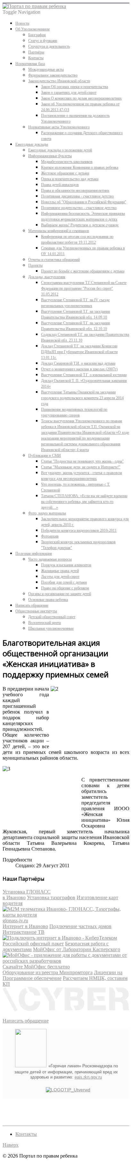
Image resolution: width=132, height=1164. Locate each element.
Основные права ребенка (48, 599)
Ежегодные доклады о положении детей (60, 150)
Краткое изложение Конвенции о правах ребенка (79, 167)
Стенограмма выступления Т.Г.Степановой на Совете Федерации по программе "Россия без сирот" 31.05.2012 (84, 288)
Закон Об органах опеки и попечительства (74, 87)
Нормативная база (30, 63)
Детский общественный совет (51, 617)
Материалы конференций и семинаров (58, 231)
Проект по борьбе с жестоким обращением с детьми (82, 271)
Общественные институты (36, 611)
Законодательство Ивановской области (59, 81)
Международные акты (46, 69)
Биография (37, 35)
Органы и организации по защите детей (59, 594)
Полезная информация (33, 553)
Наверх (11, 1145)
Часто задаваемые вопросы (50, 559)
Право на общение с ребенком (65, 588)
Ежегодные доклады (31, 144)
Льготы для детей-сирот (60, 576)
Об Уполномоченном (32, 29)
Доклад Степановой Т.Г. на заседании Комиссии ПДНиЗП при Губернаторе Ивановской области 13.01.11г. (79, 352)
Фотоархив (50, 536)
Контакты (36, 58)
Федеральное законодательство (53, 75)
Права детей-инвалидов (60, 184)
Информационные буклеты (50, 156)
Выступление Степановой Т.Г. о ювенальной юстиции (84, 375)
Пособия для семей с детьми (64, 582)
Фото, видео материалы (47, 513)
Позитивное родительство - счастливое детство (79, 208)
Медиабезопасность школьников (67, 161)
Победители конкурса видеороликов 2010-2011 (79, 530)
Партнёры (36, 52)
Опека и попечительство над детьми (69, 179)
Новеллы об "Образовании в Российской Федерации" (83, 202)
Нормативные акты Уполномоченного (59, 127)
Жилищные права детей (60, 571)
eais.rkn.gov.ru (88, 1077)
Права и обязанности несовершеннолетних (75, 190)
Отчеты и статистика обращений (54, 259)
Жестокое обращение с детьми (65, 173)
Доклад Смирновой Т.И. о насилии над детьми (78, 363)
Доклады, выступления (46, 277)
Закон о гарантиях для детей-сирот (68, 92)
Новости (22, 23)
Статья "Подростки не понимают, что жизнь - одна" (82, 461)
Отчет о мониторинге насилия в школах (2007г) (79, 369)
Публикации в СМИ (44, 455)
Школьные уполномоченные (51, 628)
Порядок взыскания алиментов (66, 565)
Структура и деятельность (49, 46)
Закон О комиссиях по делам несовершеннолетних (81, 98)
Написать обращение (31, 605)
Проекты (35, 265)
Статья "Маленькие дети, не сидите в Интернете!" (80, 467)
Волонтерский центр (44, 622)
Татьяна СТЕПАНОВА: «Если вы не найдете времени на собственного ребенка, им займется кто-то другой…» (84, 502)
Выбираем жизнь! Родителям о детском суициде (80, 225)
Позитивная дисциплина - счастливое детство (77, 196)
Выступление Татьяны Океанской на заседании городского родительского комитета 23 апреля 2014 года (82, 398)
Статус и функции (42, 40)
